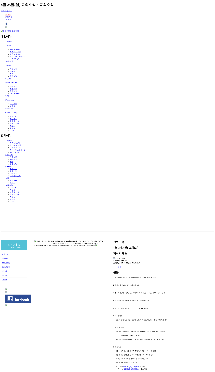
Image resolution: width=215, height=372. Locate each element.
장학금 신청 (14, 121)
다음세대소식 (15, 93)
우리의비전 (14, 59)
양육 (7, 178)
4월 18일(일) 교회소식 (131, 369)
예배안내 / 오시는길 (18, 56)
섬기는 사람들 (15, 52)
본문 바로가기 (6, 11)
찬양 (11, 74)
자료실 (12, 126)
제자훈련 (13, 104)
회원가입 (9, 17)
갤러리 (12, 128)
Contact (12, 130)
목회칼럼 (13, 76)
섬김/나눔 (9, 185)
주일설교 (13, 69)
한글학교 (13, 91)
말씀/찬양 (9, 155)
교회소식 (13, 116)
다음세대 (9, 166)
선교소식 (13, 119)
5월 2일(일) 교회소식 (131, 367)
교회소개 (9, 141)
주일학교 (13, 86)
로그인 (8, 19)
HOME (8, 15)
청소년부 (13, 89)
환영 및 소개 (15, 49)
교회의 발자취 (15, 54)
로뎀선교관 (14, 123)
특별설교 (13, 71)
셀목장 (12, 106)
